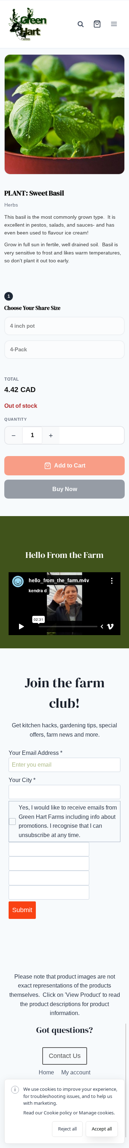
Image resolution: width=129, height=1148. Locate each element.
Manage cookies (96, 1112)
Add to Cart (69, 465)
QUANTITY (15, 419)
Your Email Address (35, 753)
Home (46, 1072)
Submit (22, 910)
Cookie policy (58, 1112)
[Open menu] (113, 24)
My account (75, 1072)
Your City (22, 780)
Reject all (67, 1128)
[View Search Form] (80, 24)
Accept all (102, 1128)
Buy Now (64, 489)
